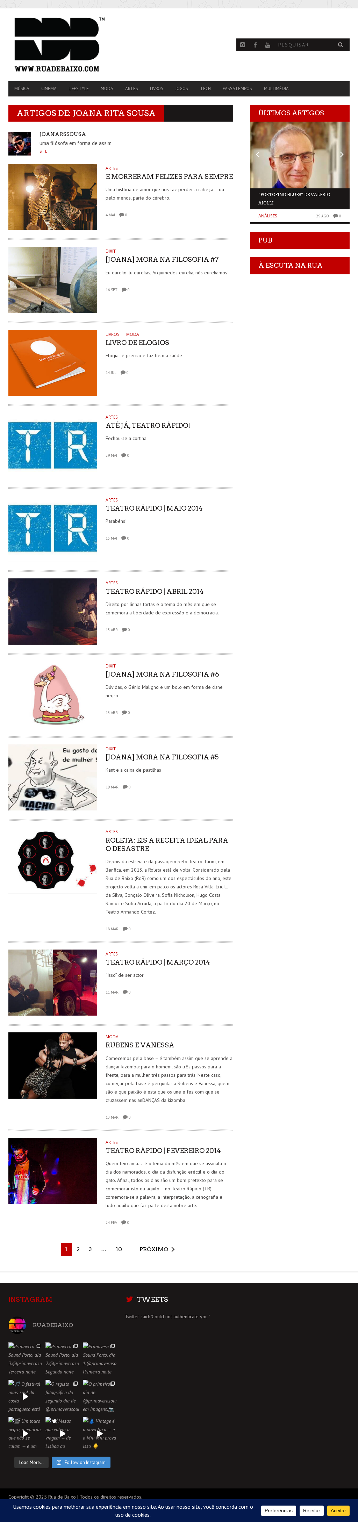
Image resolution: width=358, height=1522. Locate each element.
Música (21, 89)
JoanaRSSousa (63, 134)
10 (119, 1249)
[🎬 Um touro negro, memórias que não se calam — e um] (25, 1433)
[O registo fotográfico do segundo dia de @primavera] (62, 1396)
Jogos (181, 89)
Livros (156, 89)
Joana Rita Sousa (114, 113)
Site (43, 151)
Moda (107, 89)
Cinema (49, 89)
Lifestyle (79, 89)
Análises (267, 216)
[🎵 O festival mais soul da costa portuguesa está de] (25, 1396)
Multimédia (276, 89)
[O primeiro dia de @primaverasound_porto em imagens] (99, 1396)
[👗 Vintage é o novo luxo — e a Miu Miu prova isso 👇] (99, 1433)
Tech (205, 89)
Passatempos (237, 89)
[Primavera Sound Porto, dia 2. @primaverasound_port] (62, 1359)
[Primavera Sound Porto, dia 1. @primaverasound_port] (99, 1359)
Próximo (153, 1249)
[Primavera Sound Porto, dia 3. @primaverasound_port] (25, 1359)
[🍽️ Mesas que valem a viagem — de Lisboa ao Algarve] (62, 1433)
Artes (131, 89)
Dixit (111, 251)
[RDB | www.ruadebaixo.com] (59, 44)
